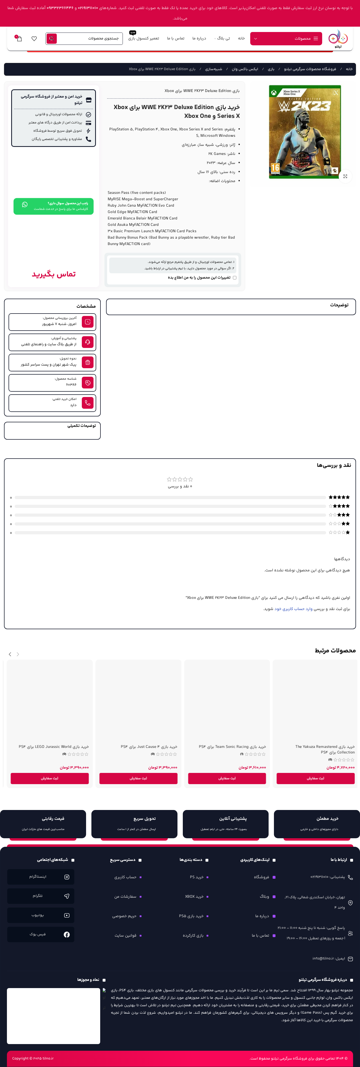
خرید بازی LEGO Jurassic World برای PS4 (51, 747)
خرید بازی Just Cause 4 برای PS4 (146, 747)
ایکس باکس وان (244, 69)
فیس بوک (38, 934)
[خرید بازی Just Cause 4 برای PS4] (136, 703)
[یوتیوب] (67, 915)
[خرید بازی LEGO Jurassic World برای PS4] (47, 703)
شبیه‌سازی (213, 69)
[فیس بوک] (67, 935)
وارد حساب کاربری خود (293, 609)
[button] (313, 778)
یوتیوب (37, 915)
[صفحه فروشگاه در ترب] (104, 1000)
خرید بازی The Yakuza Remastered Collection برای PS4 (322, 750)
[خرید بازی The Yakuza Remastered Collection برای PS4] (313, 703)
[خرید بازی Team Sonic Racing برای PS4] (224, 703)
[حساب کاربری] (51, 38)
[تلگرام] (67, 896)
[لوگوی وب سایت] (338, 38)
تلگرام (38, 896)
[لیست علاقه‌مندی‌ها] (34, 38)
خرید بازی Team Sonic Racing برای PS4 (229, 747)
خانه (349, 69)
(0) (327, 759)
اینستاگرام (37, 877)
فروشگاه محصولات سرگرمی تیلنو (309, 69)
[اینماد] (53, 1016)
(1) (239, 754)
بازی (270, 69)
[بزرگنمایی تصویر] (345, 176)
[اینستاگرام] (67, 877)
